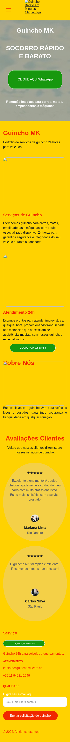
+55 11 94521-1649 (16, 675)
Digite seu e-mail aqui (18, 694)
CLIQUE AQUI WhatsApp (35, 79)
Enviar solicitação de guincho (30, 715)
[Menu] (8, 10)
